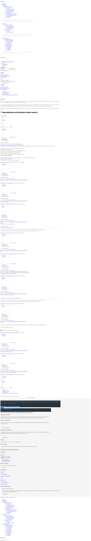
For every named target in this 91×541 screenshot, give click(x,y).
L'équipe (8, 17)
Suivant (4, 119)
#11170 (9, 292)
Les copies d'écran (10, 10)
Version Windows (10, 40)
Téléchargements (6, 38)
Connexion (2, 72)
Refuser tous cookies (12, 449)
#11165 (9, 220)
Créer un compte (3, 77)
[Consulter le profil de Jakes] (6, 213)
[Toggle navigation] (0, 55)
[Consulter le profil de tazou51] (6, 137)
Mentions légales (3, 474)
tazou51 (4, 129)
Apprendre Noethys (8, 25)
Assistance (5, 23)
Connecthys (9, 47)
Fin (3, 121)
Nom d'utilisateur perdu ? (5, 76)
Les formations (9, 28)
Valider (17, 449)
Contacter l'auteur (10, 32)
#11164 (9, 199)
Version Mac (9, 43)
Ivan (3, 305)
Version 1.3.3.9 (5, 488)
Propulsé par (29, 397)
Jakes (4, 206)
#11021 (16, 143)
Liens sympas (2, 480)
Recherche (5, 65)
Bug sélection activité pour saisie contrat (7, 145)
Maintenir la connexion (5, 456)
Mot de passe (13, 69)
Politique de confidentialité (5, 476)
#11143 (9, 178)
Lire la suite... (5, 493)
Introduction (2, 99)
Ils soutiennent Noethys (11, 15)
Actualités (4, 4)
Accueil (4, 3)
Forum (8, 30)
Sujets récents (5, 64)
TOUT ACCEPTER (10, 406)
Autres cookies (26, 412)
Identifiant (12, 68)
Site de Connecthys (4, 482)
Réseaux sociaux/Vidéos (19, 412)
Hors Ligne (5, 138)
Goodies (8, 50)
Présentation (5, 5)
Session (31, 412)
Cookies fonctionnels (4, 412)
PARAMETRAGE (3, 406)
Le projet (8, 8)
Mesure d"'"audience (11, 412)
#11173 (9, 370)
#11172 (9, 349)
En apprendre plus (8, 29)
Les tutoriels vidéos (10, 27)
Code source (9, 46)
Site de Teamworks (4, 484)
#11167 (9, 270)
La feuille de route (10, 11)
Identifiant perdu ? (6, 459)
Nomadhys (9, 48)
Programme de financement (12, 14)
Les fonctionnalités (10, 9)
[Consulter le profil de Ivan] (6, 313)
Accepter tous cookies (4, 449)
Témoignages (9, 16)
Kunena (33, 397)
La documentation (10, 26)
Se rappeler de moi (5, 70)
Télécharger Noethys (9, 39)
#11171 (9, 320)
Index (4, 62)
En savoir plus (19, 403)
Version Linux (9, 41)
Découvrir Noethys (8, 7)
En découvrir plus (8, 12)
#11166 (9, 249)
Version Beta (9, 44)
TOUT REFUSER (16, 406)
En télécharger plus (8, 45)
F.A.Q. (1, 478)
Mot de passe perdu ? (4, 74)
